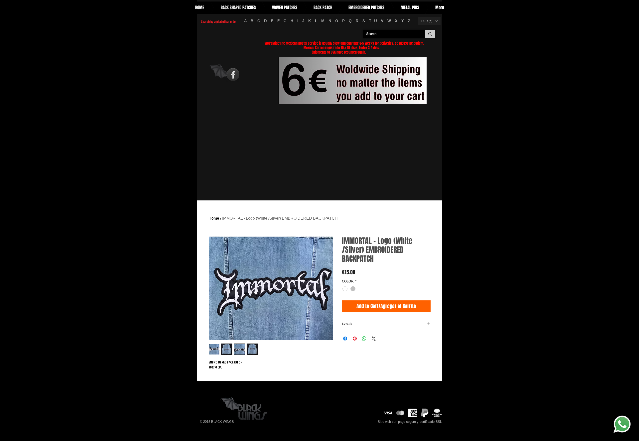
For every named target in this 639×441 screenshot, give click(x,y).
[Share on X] (374, 339)
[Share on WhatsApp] (364, 339)
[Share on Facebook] (345, 339)
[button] (429, 21)
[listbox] (429, 21)
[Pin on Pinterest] (355, 339)
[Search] (430, 34)
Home (213, 218)
